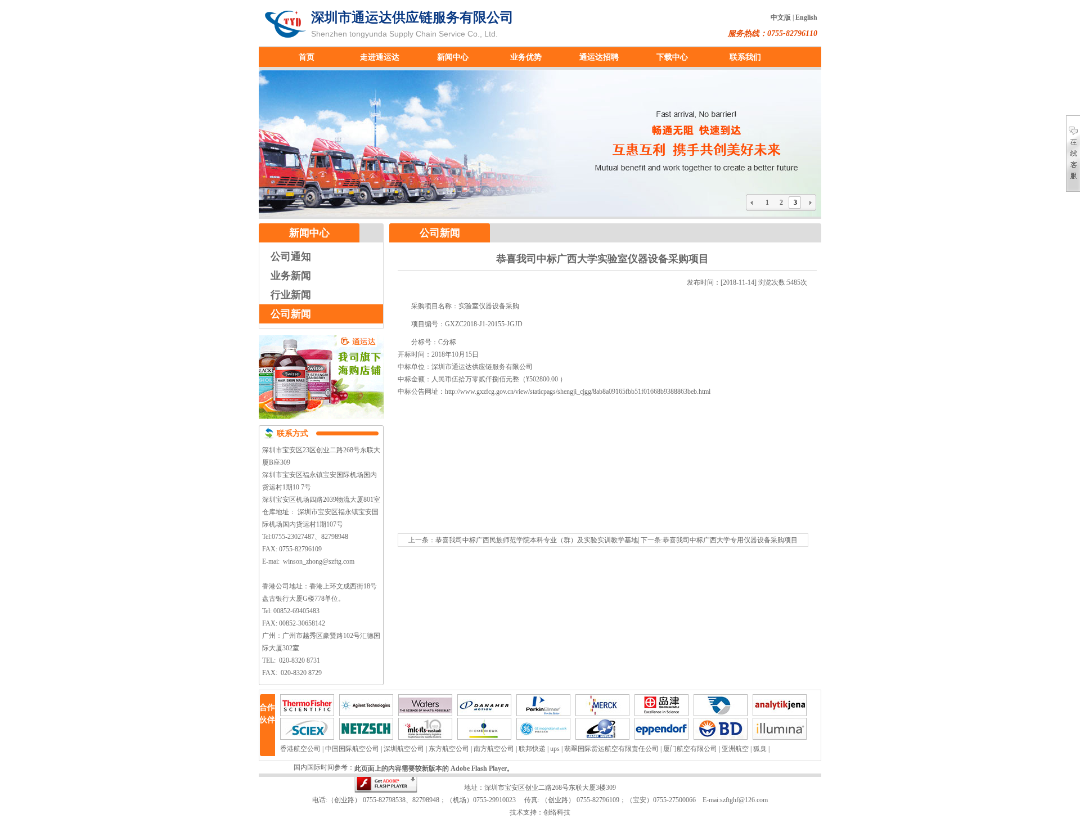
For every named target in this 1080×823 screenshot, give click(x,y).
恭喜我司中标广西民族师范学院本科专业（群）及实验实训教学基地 (536, 540)
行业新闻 (291, 294)
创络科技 (556, 812)
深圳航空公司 (404, 749)
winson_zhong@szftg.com (318, 561)
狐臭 (760, 749)
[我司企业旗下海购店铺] (321, 423)
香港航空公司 (300, 749)
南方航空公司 (494, 749)
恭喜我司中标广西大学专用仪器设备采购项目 (730, 540)
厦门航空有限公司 (690, 749)
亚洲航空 (735, 749)
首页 (306, 57)
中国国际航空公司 (352, 749)
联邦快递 (532, 749)
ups (555, 749)
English (806, 17)
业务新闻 (291, 275)
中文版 (781, 17)
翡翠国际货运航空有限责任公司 (611, 749)
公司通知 (291, 256)
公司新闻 (291, 314)
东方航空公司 (449, 749)
